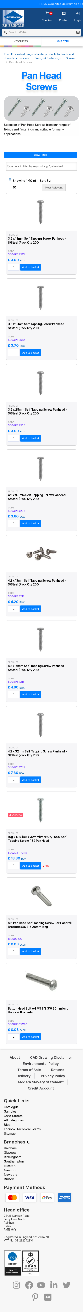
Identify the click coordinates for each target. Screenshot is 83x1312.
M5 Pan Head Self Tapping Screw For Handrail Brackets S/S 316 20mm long (40, 925)
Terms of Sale (29, 1070)
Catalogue (11, 1107)
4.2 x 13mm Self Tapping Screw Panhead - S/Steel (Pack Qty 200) (37, 582)
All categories (14, 1120)
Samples (10, 1111)
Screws (70, 58)
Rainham (10, 1148)
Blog (7, 1125)
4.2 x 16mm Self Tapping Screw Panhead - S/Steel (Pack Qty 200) (37, 668)
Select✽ (62, 41)
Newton (9, 1170)
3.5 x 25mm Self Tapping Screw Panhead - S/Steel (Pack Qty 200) (37, 411)
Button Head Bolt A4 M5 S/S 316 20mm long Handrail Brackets (38, 1010)
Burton (9, 1179)
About (15, 1057)
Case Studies (13, 1116)
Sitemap (10, 1133)
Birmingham (12, 1157)
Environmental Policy (41, 1064)
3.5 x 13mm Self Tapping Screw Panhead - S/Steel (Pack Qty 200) (37, 240)
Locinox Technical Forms (22, 1129)
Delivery (23, 1076)
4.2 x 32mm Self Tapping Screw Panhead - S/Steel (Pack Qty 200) (37, 753)
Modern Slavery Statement (41, 1082)
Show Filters (40, 154)
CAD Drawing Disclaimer (51, 1057)
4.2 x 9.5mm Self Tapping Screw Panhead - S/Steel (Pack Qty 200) (37, 497)
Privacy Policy (53, 1076)
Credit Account (41, 1088)
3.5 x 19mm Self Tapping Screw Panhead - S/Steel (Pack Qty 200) (37, 326)
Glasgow (10, 1152)
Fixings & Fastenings (48, 58)
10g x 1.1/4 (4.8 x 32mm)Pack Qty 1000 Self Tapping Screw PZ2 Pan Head (37, 839)
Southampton (14, 1161)
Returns (57, 1070)
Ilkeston (9, 1166)
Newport (10, 1175)
